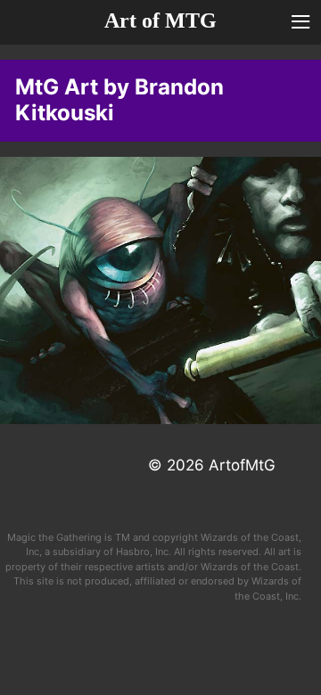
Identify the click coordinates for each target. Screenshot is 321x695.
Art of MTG (160, 20)
